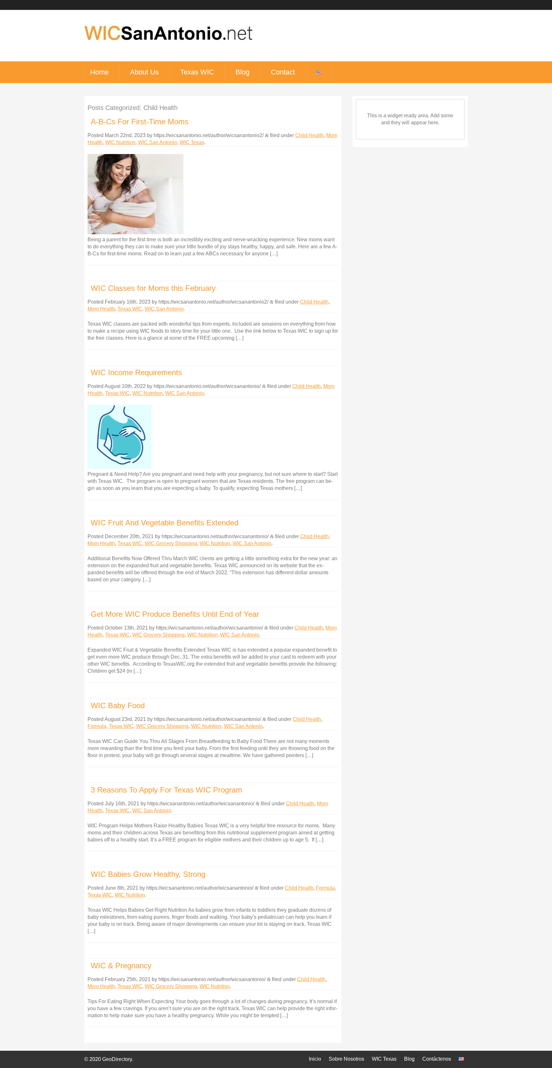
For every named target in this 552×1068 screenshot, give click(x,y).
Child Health (309, 135)
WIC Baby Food (118, 705)
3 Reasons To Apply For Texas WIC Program (166, 790)
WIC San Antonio (157, 142)
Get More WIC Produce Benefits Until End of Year (175, 614)
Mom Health (101, 309)
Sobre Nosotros (346, 1059)
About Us (144, 72)
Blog (242, 72)
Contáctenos (436, 1059)
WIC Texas (192, 142)
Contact (283, 72)
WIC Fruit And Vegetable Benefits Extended (164, 522)
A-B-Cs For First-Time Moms (139, 121)
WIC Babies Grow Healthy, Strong (148, 874)
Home (99, 72)
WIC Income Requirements (136, 372)
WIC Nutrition (120, 142)
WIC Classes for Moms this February (153, 288)
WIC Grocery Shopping (171, 543)
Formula (97, 726)
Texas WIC (197, 72)
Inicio (315, 1059)
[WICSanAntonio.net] (168, 45)
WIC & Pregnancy (121, 965)
